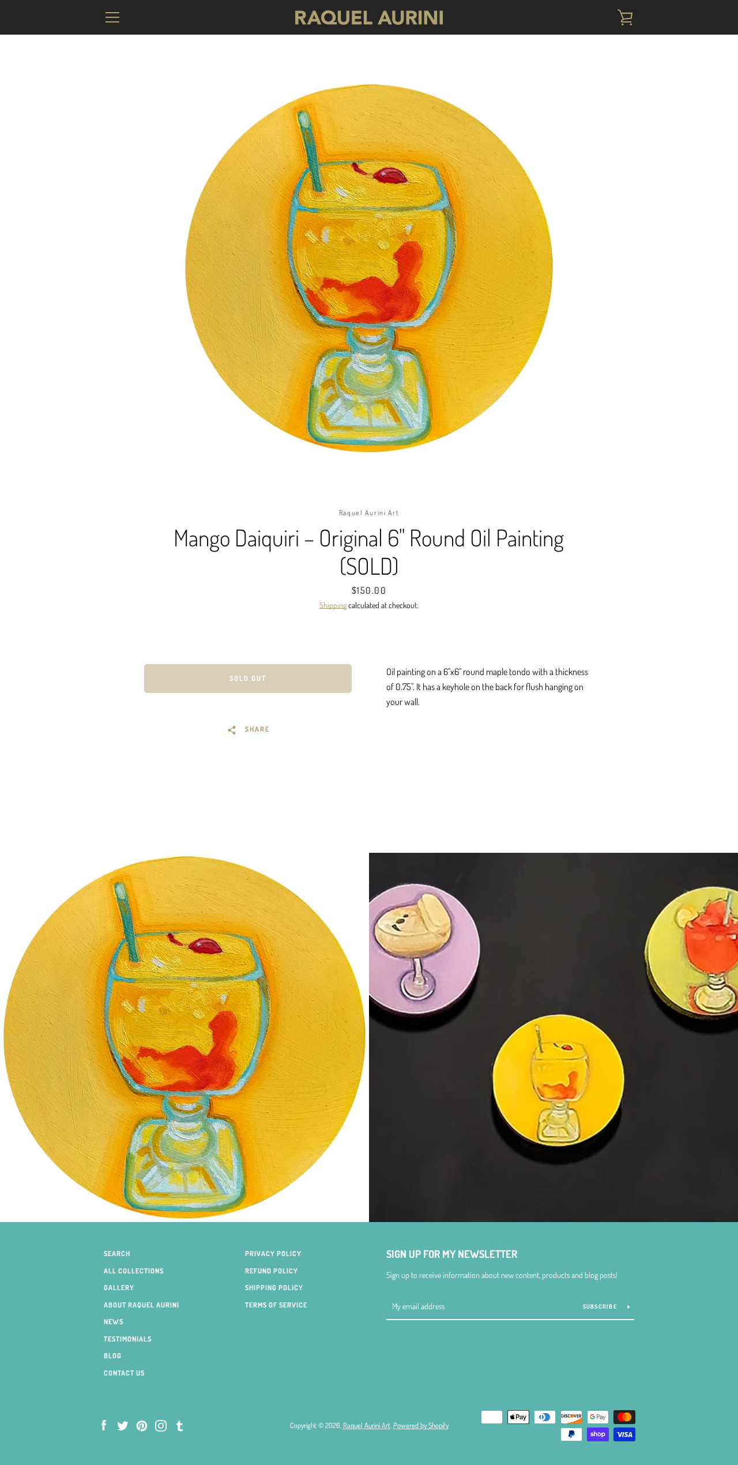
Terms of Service (276, 1305)
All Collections (134, 1271)
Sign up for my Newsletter (451, 1253)
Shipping (333, 605)
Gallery (119, 1287)
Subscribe (601, 1306)
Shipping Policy (274, 1287)
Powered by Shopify (421, 1425)
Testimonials (128, 1339)
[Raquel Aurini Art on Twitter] (123, 1424)
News (113, 1321)
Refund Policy (271, 1271)
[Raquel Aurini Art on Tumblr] (180, 1424)
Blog (113, 1355)
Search (117, 1253)
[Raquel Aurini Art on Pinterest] (142, 1424)
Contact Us (124, 1373)
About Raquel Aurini (141, 1305)
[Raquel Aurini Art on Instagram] (161, 1424)
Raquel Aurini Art (366, 1425)
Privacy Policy (273, 1253)
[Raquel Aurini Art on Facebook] (104, 1424)
